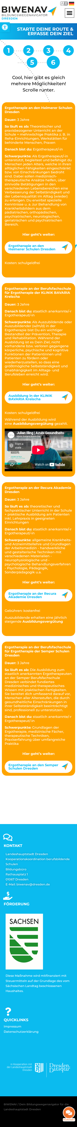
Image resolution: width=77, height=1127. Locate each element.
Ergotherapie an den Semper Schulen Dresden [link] (33, 766)
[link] (5, 27)
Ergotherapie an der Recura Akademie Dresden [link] (32, 595)
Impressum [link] (12, 1026)
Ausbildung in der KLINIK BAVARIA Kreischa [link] (30, 397)
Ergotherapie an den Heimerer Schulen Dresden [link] (31, 247)
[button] (69, 13)
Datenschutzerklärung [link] (21, 1031)
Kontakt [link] (69, 1119)
